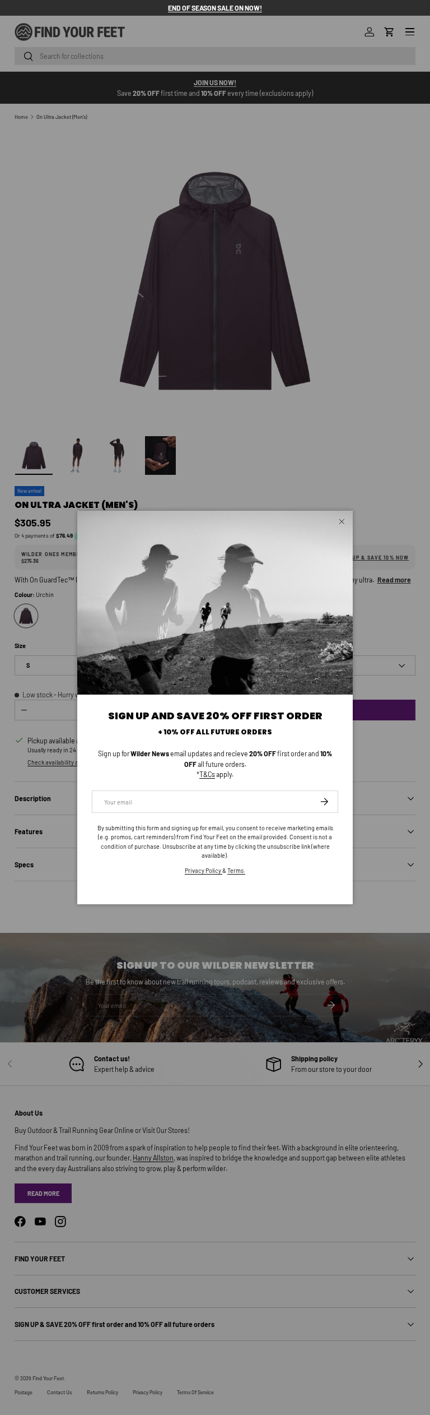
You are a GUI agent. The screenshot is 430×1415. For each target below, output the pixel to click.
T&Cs (207, 774)
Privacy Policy (203, 870)
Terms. (236, 870)
